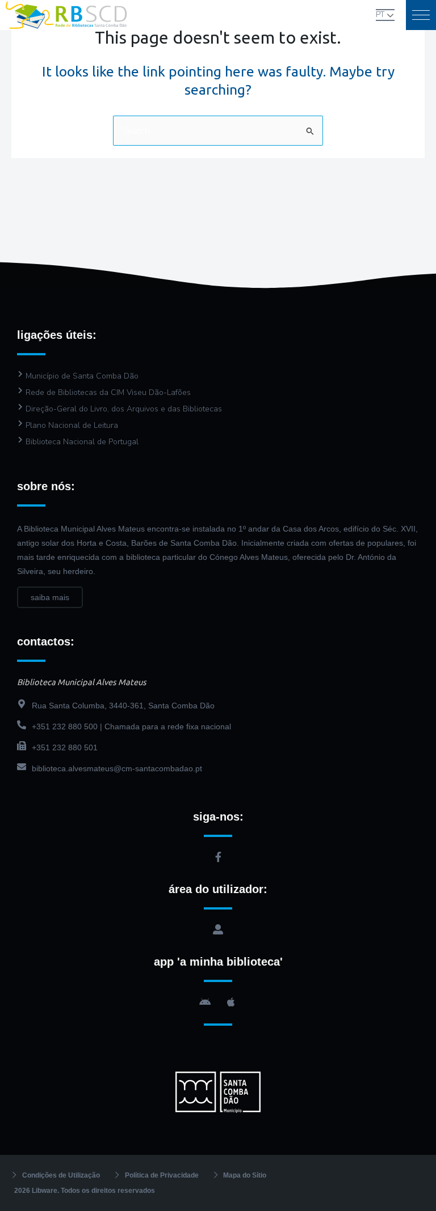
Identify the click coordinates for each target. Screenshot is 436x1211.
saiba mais (50, 597)
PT (380, 15)
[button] (421, 15)
